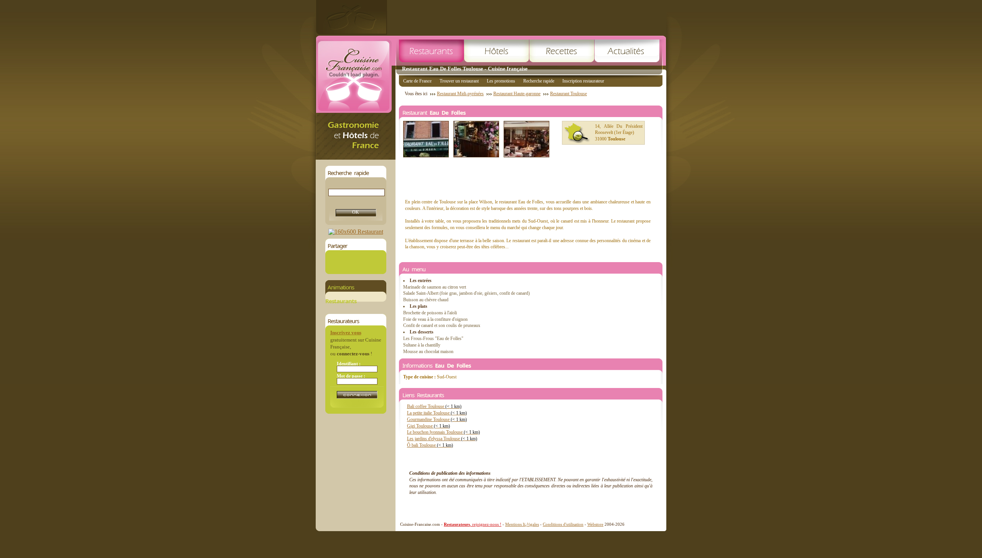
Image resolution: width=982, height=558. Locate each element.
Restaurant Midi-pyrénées (460, 93)
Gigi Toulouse (428, 426)
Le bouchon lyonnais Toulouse (443, 432)
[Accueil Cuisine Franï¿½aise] (355, 157)
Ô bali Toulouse (430, 445)
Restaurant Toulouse (568, 93)
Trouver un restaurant (459, 81)
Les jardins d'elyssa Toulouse (442, 438)
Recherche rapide (538, 81)
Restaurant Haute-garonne (516, 93)
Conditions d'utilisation (563, 524)
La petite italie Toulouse (437, 413)
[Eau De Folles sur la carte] (577, 133)
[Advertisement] (526, 17)
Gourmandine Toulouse (437, 419)
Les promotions (501, 81)
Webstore (595, 524)
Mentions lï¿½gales (522, 524)
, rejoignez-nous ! (472, 524)
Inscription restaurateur (583, 81)
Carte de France (417, 81)
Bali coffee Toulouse (434, 406)
